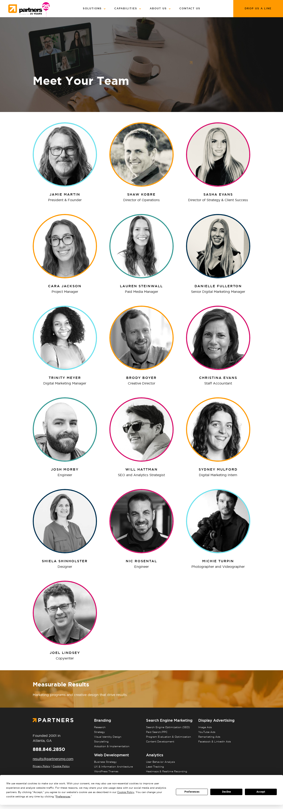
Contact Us (189, 8)
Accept (260, 791)
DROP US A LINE (258, 8)
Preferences (192, 791)
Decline (226, 791)
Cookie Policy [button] (125, 792)
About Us (158, 8)
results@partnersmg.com (53, 759)
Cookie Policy (61, 766)
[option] (141, 154)
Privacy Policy (41, 766)
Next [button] (65, 154)
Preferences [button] (63, 796)
